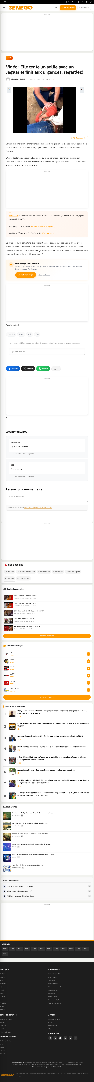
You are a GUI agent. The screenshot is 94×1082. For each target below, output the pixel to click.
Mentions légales (44, 1067)
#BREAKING (13, 215)
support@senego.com (74, 1065)
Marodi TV (3, 1022)
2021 (41, 949)
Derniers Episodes (6, 1019)
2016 (78, 949)
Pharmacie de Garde (54, 987)
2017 (71, 949)
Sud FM (2, 1051)
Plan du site (35, 1067)
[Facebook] (78, 2)
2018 (63, 949)
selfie (30, 334)
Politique (3, 974)
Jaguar (21, 334)
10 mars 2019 (48, 233)
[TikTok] (90, 2)
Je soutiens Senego (25, 275)
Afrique (2, 1010)
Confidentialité (57, 1067)
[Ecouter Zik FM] (88, 661)
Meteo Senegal (53, 977)
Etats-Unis (11, 334)
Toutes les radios (47, 697)
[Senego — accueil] (21, 7)
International (4, 987)
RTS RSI (2, 1054)
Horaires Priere (53, 984)
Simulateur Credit (53, 1000)
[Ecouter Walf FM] (88, 675)
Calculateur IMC (53, 990)
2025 (12, 949)
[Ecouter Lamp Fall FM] (88, 690)
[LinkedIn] (70, 1038)
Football (2, 997)
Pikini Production (5, 1032)
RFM (1, 1044)
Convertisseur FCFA (54, 974)
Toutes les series (47, 636)
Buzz (9, 58)
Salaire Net (51, 980)
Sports (2, 993)
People (2, 990)
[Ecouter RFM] (88, 654)
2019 (56, 949)
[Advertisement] (47, 33)
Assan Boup (15, 442)
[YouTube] (86, 2)
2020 (49, 949)
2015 (85, 949)
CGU (49, 1029)
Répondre (31, 454)
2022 (34, 949)
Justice (2, 980)
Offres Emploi (52, 997)
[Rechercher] (56, 7)
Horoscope (51, 993)
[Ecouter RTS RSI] (88, 683)
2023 (27, 949)
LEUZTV (2, 1029)
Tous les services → (54, 1003)
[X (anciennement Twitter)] (82, 2)
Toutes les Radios (5, 1041)
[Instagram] (65, 1038)
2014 (5, 954)
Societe (2, 977)
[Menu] (4, 7)
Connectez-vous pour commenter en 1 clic (38, 508)
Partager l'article (44, 275)
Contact (50, 1022)
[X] (55, 1038)
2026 (5, 949)
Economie (3, 984)
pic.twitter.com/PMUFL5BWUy (43, 226)
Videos (2, 1006)
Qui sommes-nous (54, 1019)
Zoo (37, 334)
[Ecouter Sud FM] (88, 668)
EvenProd (3, 1026)
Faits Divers (3, 1003)
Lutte (1, 1000)
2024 (19, 949)
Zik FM (2, 1047)
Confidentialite (53, 1026)
